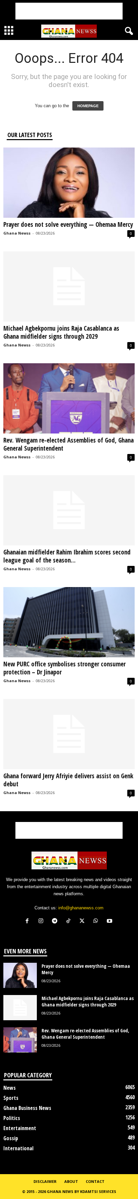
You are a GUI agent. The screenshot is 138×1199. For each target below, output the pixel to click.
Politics (11, 1118)
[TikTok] (70, 921)
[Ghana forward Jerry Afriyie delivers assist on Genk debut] (69, 734)
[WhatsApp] (97, 921)
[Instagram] (42, 921)
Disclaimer (45, 1181)
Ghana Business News (27, 1108)
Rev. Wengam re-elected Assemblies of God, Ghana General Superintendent (68, 444)
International (18, 1148)
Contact (95, 1181)
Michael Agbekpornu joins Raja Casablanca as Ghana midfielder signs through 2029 (61, 332)
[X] (83, 921)
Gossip (10, 1138)
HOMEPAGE (87, 106)
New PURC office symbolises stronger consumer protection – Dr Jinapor (64, 668)
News (9, 1087)
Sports (10, 1098)
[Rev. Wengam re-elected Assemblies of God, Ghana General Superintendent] (69, 398)
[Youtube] (110, 921)
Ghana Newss (16, 233)
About (71, 1181)
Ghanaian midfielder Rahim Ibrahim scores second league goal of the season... (67, 556)
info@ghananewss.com (81, 907)
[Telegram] (56, 921)
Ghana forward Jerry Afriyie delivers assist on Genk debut (68, 780)
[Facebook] (29, 921)
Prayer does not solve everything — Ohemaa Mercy (68, 224)
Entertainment (19, 1128)
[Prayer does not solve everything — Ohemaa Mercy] (69, 183)
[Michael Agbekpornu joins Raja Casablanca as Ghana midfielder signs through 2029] (69, 286)
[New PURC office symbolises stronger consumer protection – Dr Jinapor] (69, 622)
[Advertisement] (69, 11)
